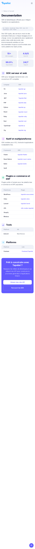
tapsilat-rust (22, 121)
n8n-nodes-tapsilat (27, 208)
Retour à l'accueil (9, 11)
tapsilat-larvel (25, 203)
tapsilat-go (21, 89)
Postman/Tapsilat (27, 251)
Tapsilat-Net (22, 98)
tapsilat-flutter (22, 154)
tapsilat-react (22, 112)
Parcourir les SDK (17, 288)
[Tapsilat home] (5, 3)
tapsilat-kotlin (22, 164)
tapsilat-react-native (24, 159)
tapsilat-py (21, 107)
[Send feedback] (31, 545)
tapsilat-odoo (25, 199)
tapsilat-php (22, 102)
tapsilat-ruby (22, 116)
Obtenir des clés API (17, 282)
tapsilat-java (22, 93)
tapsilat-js (21, 125)
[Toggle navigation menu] (32, 3)
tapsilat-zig (22, 130)
